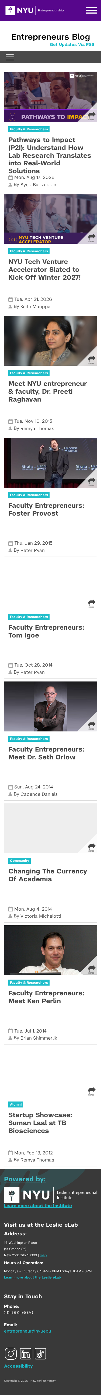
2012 (48, 1153)
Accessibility (18, 1366)
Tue (18, 299)
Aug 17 (33, 177)
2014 (47, 665)
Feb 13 (33, 1153)
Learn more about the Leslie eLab (32, 1277)
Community (19, 860)
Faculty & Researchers (29, 129)
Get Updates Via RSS (72, 45)
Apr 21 (31, 299)
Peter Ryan (32, 550)
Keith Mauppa (35, 306)
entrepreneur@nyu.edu (27, 1331)
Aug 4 (32, 909)
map (43, 1255)
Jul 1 (29, 1031)
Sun (18, 787)
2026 (48, 177)
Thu (18, 543)
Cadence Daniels (39, 794)
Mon (19, 177)
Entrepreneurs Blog (50, 37)
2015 (47, 421)
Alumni (16, 1104)
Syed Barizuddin (38, 184)
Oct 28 (32, 665)
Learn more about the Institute (38, 1206)
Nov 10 (32, 421)
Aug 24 (32, 787)
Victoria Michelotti (40, 916)
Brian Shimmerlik (38, 1038)
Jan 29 (32, 543)
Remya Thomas (37, 428)
